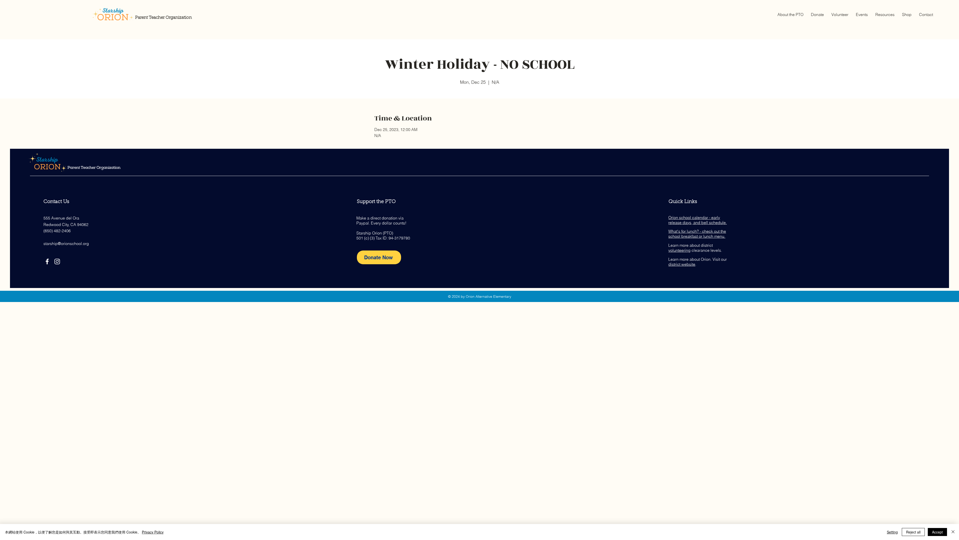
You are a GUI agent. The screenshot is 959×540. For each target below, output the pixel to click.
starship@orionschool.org (66, 243)
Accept (937, 532)
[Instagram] (57, 261)
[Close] (953, 532)
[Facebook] (47, 261)
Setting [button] (892, 532)
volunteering (679, 250)
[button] (790, 14)
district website (681, 264)
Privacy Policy (153, 532)
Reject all (913, 532)
